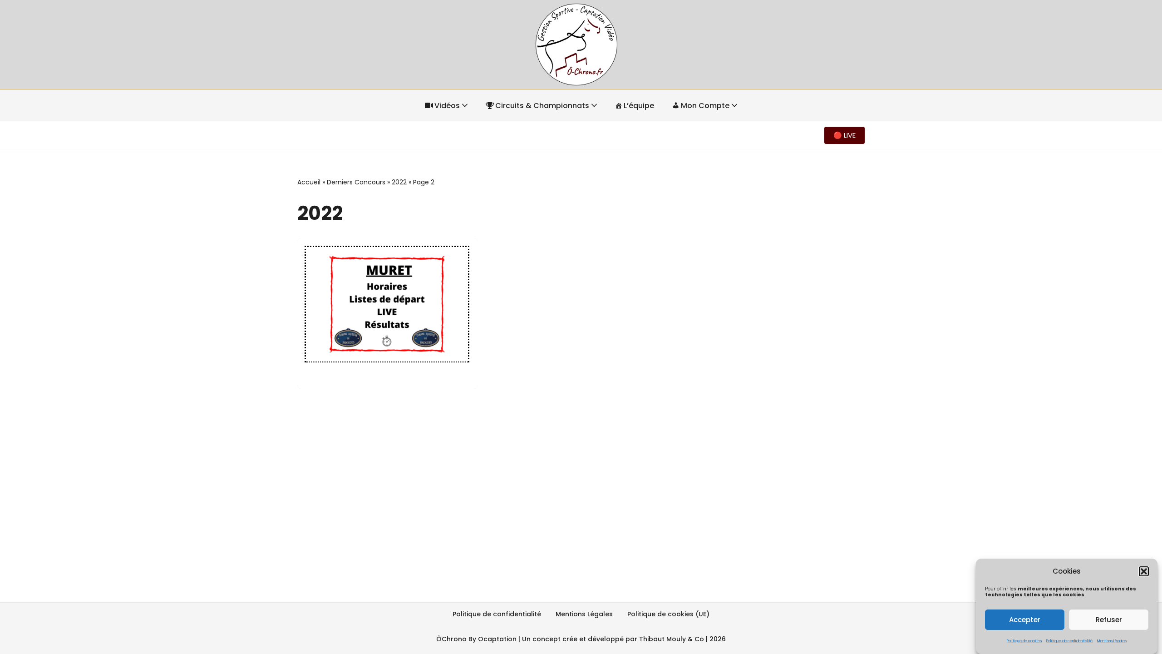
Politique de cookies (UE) (668, 614)
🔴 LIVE (844, 135)
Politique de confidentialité (1069, 641)
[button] (1143, 571)
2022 (399, 182)
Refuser (1109, 619)
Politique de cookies (1024, 641)
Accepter (1024, 619)
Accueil (308, 182)
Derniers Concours (356, 182)
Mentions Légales (1112, 641)
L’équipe (639, 105)
